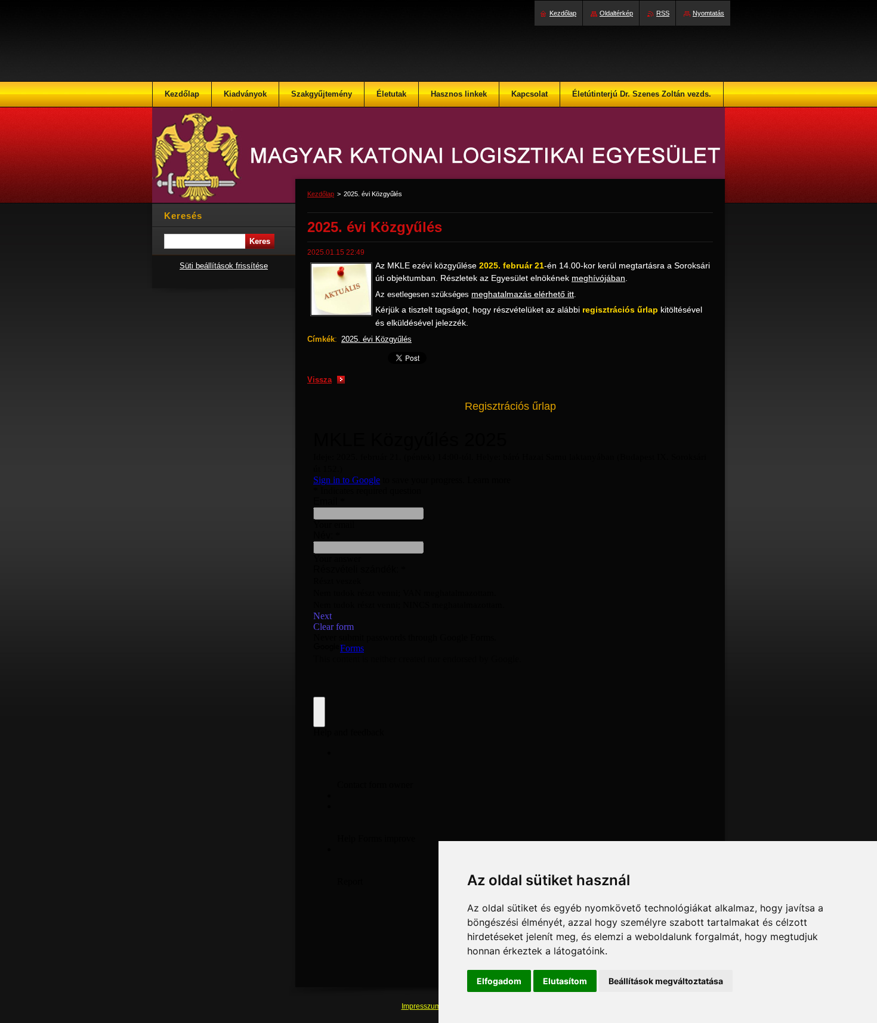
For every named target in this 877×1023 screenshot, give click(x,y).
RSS (662, 13)
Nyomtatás (708, 13)
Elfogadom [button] (499, 981)
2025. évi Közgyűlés (376, 339)
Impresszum (422, 1006)
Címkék (321, 339)
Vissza (319, 379)
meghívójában (598, 278)
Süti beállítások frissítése (224, 265)
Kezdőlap (320, 193)
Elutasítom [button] (565, 981)
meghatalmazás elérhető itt (522, 294)
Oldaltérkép (616, 13)
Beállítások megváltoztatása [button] (666, 981)
